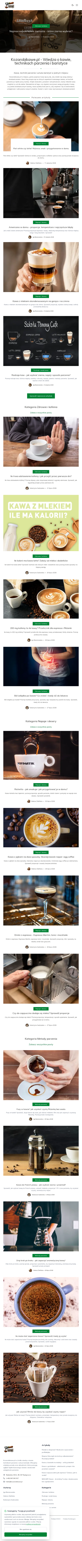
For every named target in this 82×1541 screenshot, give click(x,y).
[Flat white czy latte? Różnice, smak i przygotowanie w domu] (41, 126)
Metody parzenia (41, 1104)
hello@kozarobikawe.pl (14, 1482)
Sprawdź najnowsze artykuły (41, 396)
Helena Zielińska (9, 1496)
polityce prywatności (33, 1524)
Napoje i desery (41, 143)
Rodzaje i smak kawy (41, 370)
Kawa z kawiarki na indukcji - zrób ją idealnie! (58, 1462)
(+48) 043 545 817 (12, 1478)
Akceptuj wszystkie (25, 1534)
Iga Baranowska (9, 1492)
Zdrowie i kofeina (41, 26)
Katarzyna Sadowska (11, 1500)
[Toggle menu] (77, 5)
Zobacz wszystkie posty (41, 412)
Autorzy (7, 1487)
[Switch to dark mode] (73, 5)
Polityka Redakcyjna (69, 1519)
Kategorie (46, 1487)
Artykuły (46, 1445)
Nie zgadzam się (25, 1529)
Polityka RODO (55, 1519)
